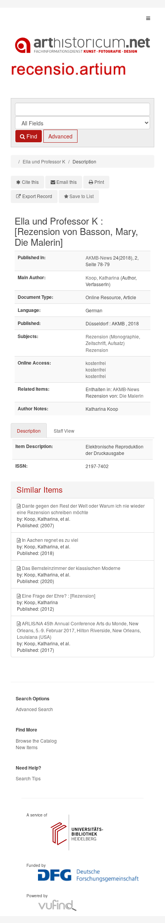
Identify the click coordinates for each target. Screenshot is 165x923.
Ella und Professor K (44, 161)
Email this (66, 181)
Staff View (64, 430)
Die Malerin (131, 395)
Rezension (97, 350)
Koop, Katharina (102, 277)
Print (99, 181)
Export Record (37, 196)
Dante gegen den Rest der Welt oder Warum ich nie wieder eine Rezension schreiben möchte (81, 508)
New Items (27, 747)
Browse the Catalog (36, 740)
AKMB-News (99, 257)
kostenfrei (96, 363)
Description (29, 430)
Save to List (81, 196)
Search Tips (28, 778)
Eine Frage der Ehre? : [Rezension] (58, 595)
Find (31, 136)
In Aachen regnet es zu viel (50, 539)
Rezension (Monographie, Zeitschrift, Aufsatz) (113, 339)
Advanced (60, 136)
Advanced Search (34, 709)
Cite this (30, 181)
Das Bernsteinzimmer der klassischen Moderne (71, 568)
